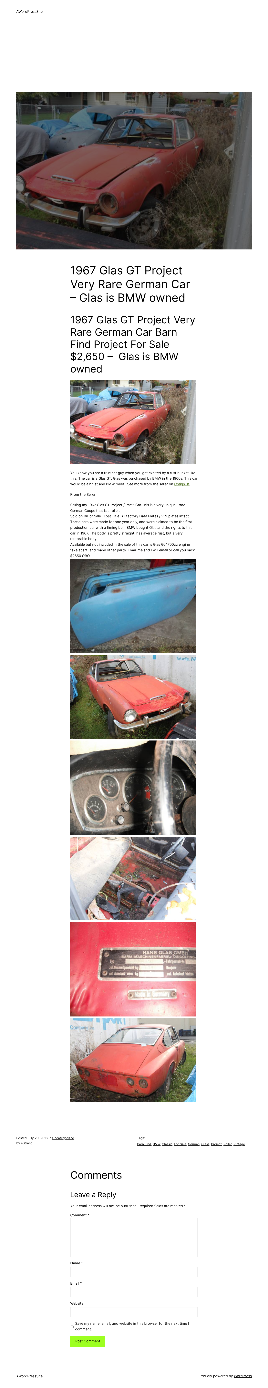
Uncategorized (63, 1138)
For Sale (180, 1144)
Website (76, 1303)
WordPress (243, 1376)
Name (76, 1263)
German (194, 1144)
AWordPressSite (29, 11)
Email (76, 1283)
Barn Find (144, 1144)
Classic (167, 1144)
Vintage (239, 1144)
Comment (79, 1215)
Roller (227, 1144)
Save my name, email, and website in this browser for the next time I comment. (132, 1326)
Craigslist (182, 484)
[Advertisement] (134, 64)
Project (216, 1144)
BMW (156, 1144)
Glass (205, 1144)
